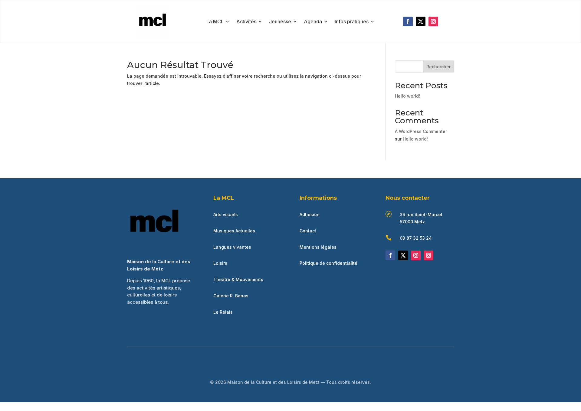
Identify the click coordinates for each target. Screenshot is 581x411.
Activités (246, 21)
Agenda (313, 21)
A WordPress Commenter (421, 131)
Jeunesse (280, 21)
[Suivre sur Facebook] (408, 21)
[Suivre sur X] (420, 21)
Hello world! (407, 96)
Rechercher (438, 66)
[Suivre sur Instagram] (433, 21)
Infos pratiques (352, 21)
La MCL (215, 21)
